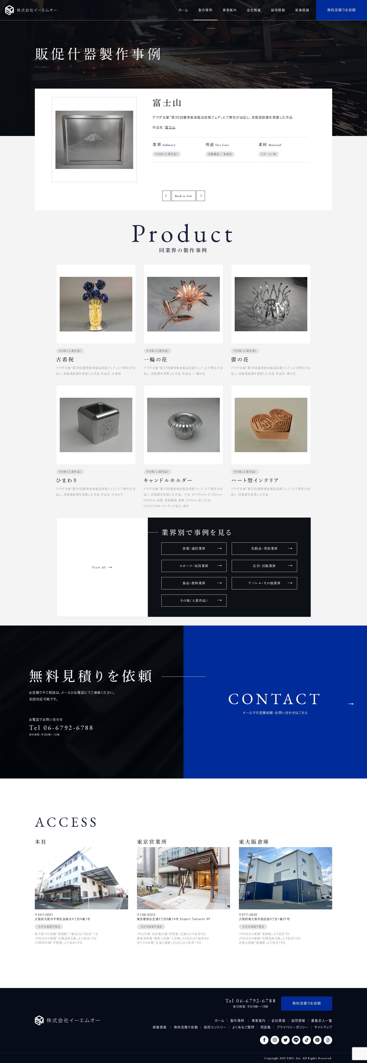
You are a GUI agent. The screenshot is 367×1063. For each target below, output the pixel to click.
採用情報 (298, 1020)
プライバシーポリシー (293, 1027)
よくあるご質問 (243, 1027)
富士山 (170, 127)
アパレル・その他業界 (264, 583)
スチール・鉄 (268, 154)
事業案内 (259, 1020)
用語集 (265, 1027)
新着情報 (160, 1027)
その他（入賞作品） (166, 154)
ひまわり (67, 480)
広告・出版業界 (264, 566)
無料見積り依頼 (186, 1027)
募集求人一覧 (321, 1020)
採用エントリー (215, 1027)
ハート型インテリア (255, 480)
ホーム (220, 1020)
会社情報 (278, 1020)
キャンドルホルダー (168, 480)
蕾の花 (240, 359)
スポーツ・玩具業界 (194, 566)
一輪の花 (156, 359)
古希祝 (65, 359)
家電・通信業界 (194, 548)
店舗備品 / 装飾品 (220, 154)
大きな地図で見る (49, 926)
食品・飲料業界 (194, 583)
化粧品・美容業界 (264, 548)
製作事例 (238, 1020)
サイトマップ (323, 1027)
